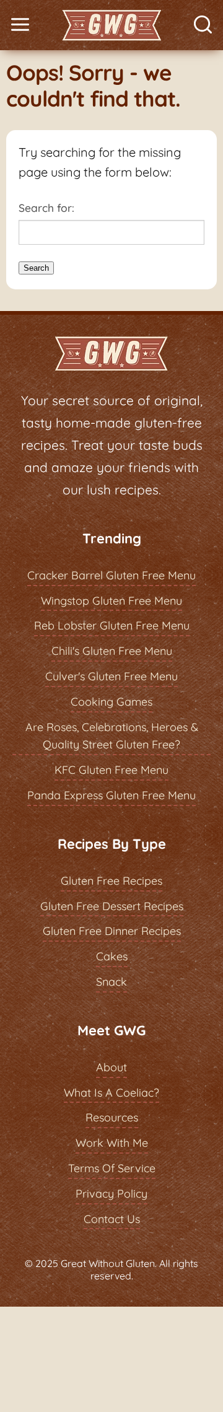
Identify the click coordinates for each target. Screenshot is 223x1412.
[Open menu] (20, 25)
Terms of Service (111, 1168)
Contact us (112, 1219)
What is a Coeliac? (111, 1092)
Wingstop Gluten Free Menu (111, 601)
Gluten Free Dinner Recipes (112, 931)
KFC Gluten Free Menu (111, 770)
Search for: (46, 207)
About (111, 1067)
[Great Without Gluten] (111, 25)
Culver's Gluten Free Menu (111, 676)
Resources (111, 1117)
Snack (111, 982)
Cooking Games (111, 702)
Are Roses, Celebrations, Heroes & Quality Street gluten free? (111, 736)
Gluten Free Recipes (111, 881)
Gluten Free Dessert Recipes (111, 906)
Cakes (112, 956)
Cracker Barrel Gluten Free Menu (111, 575)
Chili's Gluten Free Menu (111, 651)
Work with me (112, 1143)
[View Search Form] (203, 25)
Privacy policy (111, 1193)
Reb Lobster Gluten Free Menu (112, 625)
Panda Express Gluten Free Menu (111, 795)
